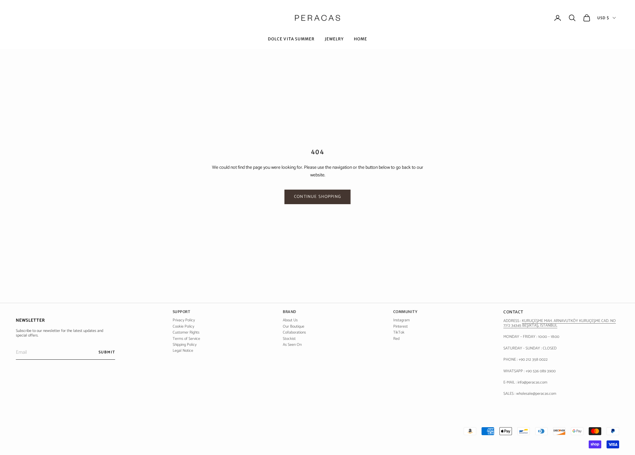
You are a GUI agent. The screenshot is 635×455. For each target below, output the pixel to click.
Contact (513, 311)
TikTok (398, 332)
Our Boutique (293, 326)
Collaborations (294, 332)
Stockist (289, 339)
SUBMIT (107, 352)
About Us (290, 320)
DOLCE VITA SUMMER (291, 38)
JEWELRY (334, 38)
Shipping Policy (184, 344)
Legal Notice (183, 350)
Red (396, 339)
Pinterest (400, 326)
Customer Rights (186, 332)
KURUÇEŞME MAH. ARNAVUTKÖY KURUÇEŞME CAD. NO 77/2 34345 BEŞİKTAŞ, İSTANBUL (559, 323)
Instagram (401, 320)
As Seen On (292, 344)
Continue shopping (317, 196)
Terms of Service (186, 339)
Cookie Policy (183, 326)
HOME (360, 38)
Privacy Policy (184, 320)
